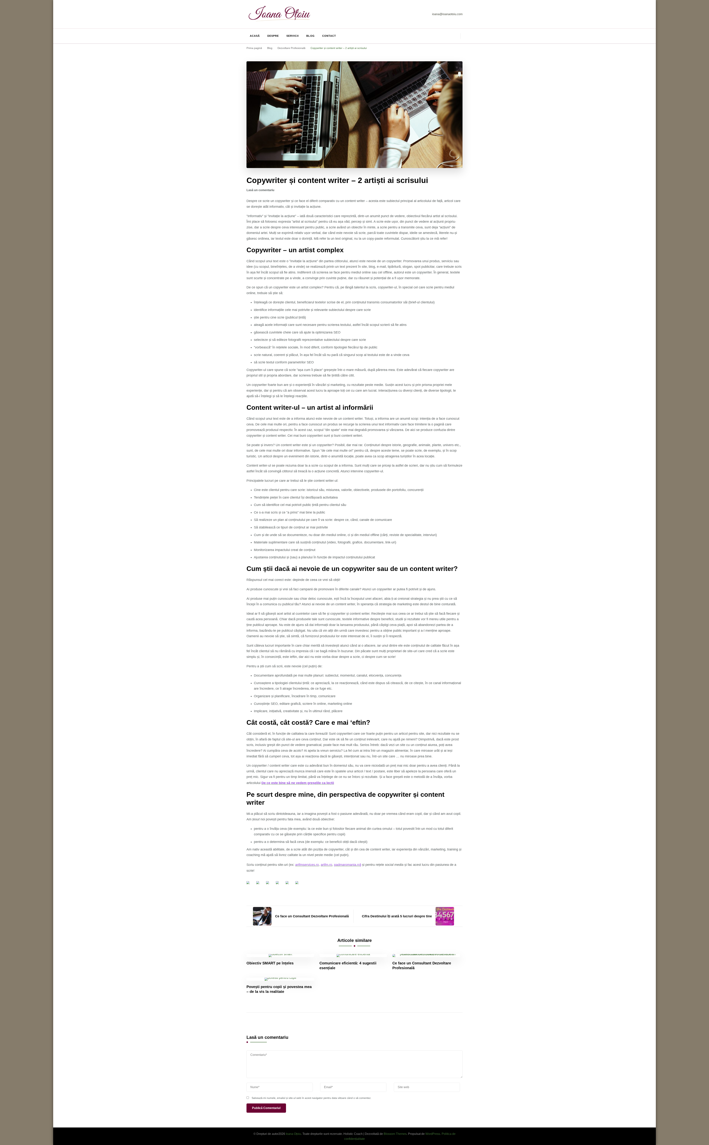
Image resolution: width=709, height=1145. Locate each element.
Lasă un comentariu (260, 190)
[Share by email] (299, 885)
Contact (329, 35)
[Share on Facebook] (250, 885)
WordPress (432, 1133)
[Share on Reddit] (270, 885)
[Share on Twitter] (260, 885)
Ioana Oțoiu (293, 1133)
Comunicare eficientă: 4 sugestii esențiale (347, 965)
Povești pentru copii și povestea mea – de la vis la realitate (279, 989)
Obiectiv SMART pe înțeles (270, 963)
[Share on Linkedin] (290, 885)
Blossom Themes (395, 1133)
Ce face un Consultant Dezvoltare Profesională (421, 965)
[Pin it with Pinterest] (280, 885)
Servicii (292, 35)
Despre (273, 35)
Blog (310, 35)
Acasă (255, 35)
